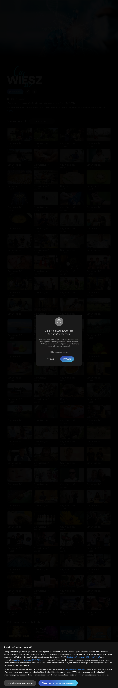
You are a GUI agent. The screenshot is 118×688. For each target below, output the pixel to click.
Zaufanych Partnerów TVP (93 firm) (28, 660)
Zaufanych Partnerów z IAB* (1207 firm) (83, 657)
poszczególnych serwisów (74, 669)
